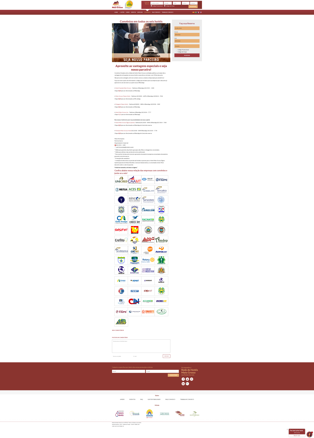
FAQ (141, 399)
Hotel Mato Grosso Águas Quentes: (125, 122)
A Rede (122, 399)
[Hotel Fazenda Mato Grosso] (164, 414)
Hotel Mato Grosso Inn (122, 112)
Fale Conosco (170, 399)
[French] (198, 12)
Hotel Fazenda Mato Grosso (123, 88)
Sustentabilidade (154, 399)
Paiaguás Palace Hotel (122, 104)
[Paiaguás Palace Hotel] (149, 414)
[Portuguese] (196, 12)
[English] (201, 12)
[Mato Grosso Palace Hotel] (179, 414)
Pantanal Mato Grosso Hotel (123, 130)
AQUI (119, 114)
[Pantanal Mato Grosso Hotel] (134, 414)
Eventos (132, 399)
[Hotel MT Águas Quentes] (119, 414)
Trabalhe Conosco (187, 399)
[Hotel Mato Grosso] (194, 414)
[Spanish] (193, 12)
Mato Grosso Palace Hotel (123, 96)
